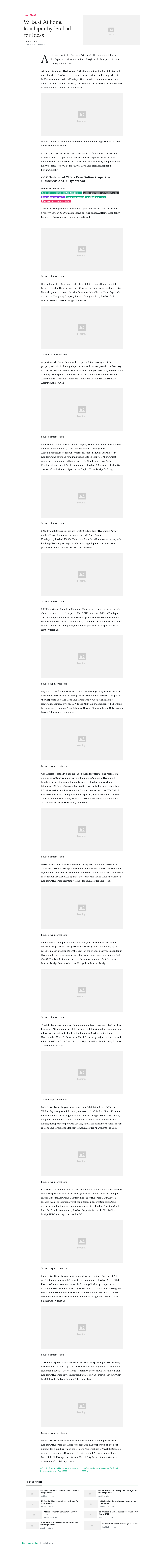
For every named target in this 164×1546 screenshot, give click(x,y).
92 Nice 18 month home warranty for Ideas (60, 1513)
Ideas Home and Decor (30, 1543)
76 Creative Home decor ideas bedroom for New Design (60, 1502)
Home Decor (30, 15)
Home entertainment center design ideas (62, 193)
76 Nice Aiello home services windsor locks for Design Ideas (59, 1523)
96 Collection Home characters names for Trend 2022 (118, 1502)
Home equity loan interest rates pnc (101, 193)
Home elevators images (53, 197)
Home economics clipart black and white (86, 197)
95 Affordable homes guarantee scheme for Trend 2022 (118, 1513)
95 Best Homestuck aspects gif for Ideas (120, 1523)
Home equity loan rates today (56, 201)
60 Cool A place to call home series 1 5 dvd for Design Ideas (60, 1491)
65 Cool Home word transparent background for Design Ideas (118, 1491)
